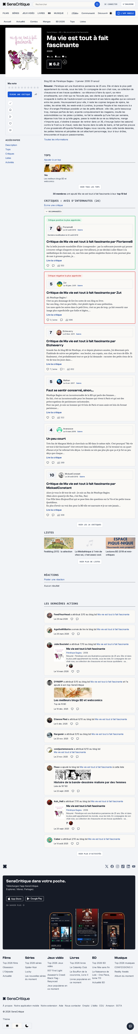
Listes (49, 532)
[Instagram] (117, 867)
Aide (61, 1005)
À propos (7, 1005)
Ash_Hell (58, 801)
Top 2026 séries (33, 963)
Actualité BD (98, 982)
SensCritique (52, 32)
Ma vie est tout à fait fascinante (76, 32)
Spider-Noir (31, 967)
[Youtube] (133, 867)
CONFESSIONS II (124, 967)
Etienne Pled (60, 719)
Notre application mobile (26, 1005)
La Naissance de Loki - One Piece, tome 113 (101, 974)
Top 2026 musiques (125, 963)
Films (7, 958)
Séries (29, 958)
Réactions (51, 574)
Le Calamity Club (78, 967)
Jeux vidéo (55, 958)
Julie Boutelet (61, 644)
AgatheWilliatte (62, 629)
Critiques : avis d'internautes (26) (72, 200)
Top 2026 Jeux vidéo (55, 965)
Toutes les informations (56, 139)
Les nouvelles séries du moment (35, 978)
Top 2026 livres (78, 963)
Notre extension (49, 1005)
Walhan (66, 380)
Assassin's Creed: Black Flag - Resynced (56, 978)
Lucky (28, 971)
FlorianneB (68, 227)
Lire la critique (54, 260)
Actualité (7, 976)
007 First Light (54, 970)
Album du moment (124, 976)
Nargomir (59, 734)
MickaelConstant (72, 474)
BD (60, 32)
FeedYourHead (62, 614)
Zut (64, 283)
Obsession (8, 967)
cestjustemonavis (63, 749)
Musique (121, 958)
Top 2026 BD (99, 963)
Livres (74, 958)
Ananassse (68, 429)
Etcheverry (68, 331)
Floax (57, 767)
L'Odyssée (8, 971)
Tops (47, 155)
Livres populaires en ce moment (80, 981)
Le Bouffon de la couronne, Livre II (79, 973)
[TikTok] (123, 867)
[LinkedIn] (128, 867)
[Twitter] (106, 867)
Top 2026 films (10, 963)
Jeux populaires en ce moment (57, 987)
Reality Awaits (122, 971)
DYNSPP (58, 681)
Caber (57, 839)
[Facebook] (112, 867)
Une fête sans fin (101, 967)
